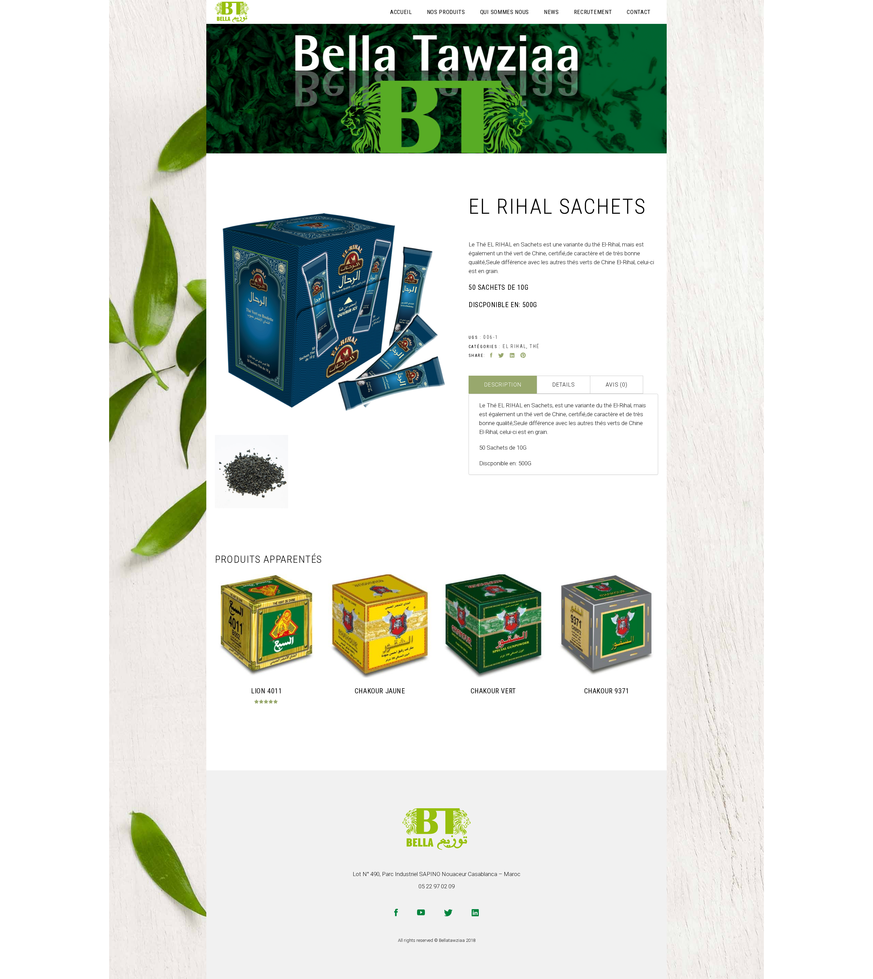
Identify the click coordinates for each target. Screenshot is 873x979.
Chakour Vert (493, 691)
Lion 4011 (266, 691)
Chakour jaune (380, 691)
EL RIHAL (514, 346)
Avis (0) (616, 384)
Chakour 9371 (606, 691)
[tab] (503, 385)
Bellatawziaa (452, 940)
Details (563, 384)
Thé (534, 346)
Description (502, 384)
